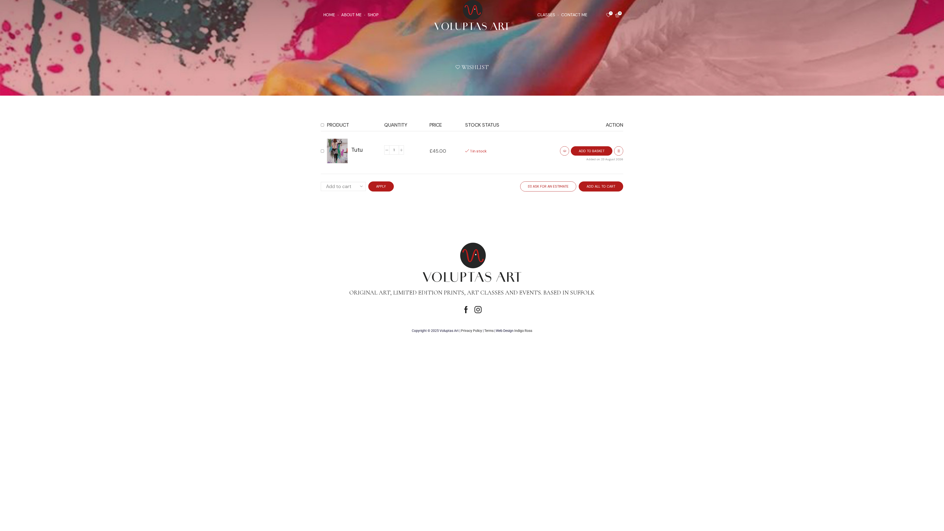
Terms (489, 331)
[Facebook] (466, 309)
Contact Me (574, 14)
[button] (591, 151)
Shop (373, 14)
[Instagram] (478, 309)
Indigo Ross (523, 331)
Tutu (357, 149)
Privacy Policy (471, 331)
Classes (546, 14)
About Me (351, 14)
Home (329, 14)
